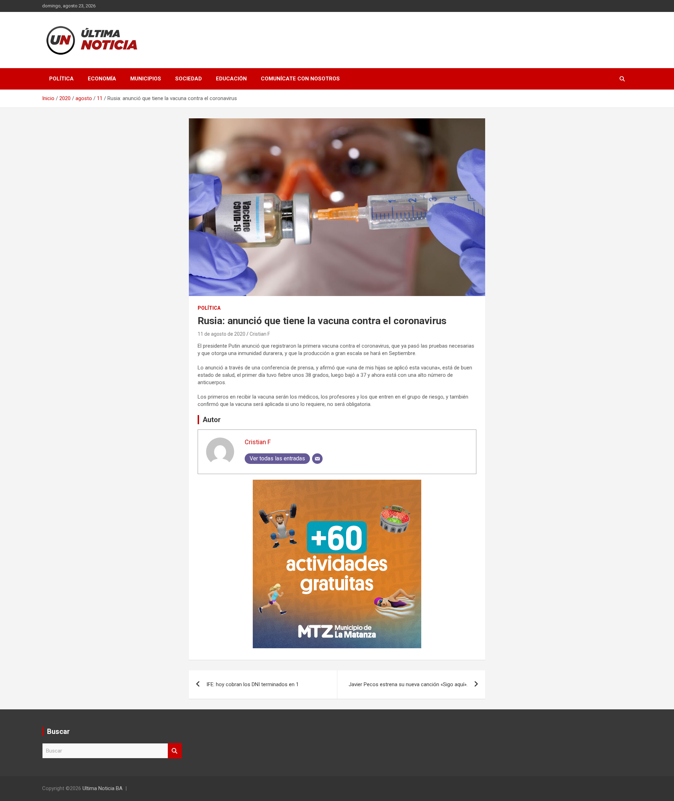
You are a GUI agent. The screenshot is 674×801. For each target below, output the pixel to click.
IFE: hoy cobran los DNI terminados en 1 (252, 684)
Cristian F (260, 334)
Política (61, 78)
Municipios (145, 78)
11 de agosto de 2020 (221, 334)
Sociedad (188, 78)
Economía (102, 78)
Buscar (175, 751)
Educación (231, 78)
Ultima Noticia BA (102, 788)
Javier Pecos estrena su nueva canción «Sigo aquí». (408, 684)
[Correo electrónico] (317, 458)
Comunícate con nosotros (300, 78)
